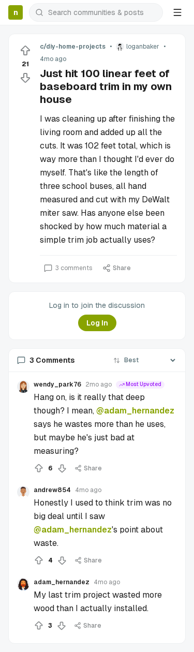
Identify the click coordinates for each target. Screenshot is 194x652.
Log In (97, 323)
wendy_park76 (57, 384)
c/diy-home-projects (73, 46)
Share (122, 268)
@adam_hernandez (135, 410)
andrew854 (52, 490)
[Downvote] (25, 77)
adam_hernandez (61, 582)
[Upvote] (25, 50)
